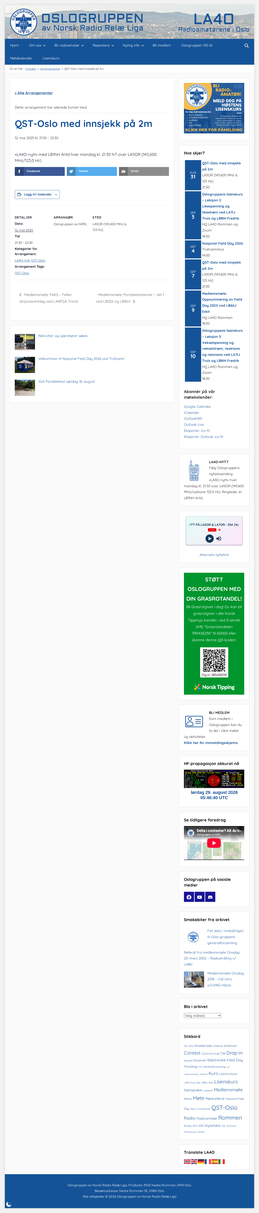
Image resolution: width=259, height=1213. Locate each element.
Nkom (193, 1108)
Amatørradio (203, 1046)
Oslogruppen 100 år (197, 45)
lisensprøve (193, 1090)
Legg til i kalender (38, 194)
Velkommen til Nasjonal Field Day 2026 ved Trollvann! (81, 358)
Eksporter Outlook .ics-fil (203, 436)
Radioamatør (207, 1118)
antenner (230, 1046)
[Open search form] (247, 45)
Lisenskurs (51, 58)
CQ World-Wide (210, 1053)
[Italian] (221, 1161)
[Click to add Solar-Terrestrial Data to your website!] (214, 787)
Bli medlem (162, 45)
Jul (228, 1066)
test (223, 1125)
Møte (198, 1098)
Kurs (213, 1073)
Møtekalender (21, 58)
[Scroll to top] (251, 1205)
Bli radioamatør (67, 45)
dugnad (188, 1060)
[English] (194, 1161)
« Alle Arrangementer (34, 93)
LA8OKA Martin (228, 1074)
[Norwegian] (187, 1161)
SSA (201, 1125)
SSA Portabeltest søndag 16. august (66, 381)
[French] (208, 1161)
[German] (201, 1161)
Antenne (218, 1045)
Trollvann (231, 1125)
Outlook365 (193, 418)
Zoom (201, 1131)
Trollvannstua (190, 1132)
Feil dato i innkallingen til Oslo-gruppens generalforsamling (225, 937)
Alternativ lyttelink (214, 555)
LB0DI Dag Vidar (192, 1082)
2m (186, 1045)
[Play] (209, 538)
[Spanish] (214, 1161)
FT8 (200, 1066)
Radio (190, 1118)
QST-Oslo (38, 260)
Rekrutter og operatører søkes (63, 336)
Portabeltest (203, 1108)
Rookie (188, 1125)
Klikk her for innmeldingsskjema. (211, 743)
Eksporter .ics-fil (197, 430)
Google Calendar (197, 406)
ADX (191, 1045)
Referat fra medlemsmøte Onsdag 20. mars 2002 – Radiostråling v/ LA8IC (212, 958)
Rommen (230, 1117)
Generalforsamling (214, 1066)
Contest (192, 1053)
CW (222, 1053)
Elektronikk (216, 1060)
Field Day (235, 1060)
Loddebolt (208, 1090)
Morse (188, 1098)
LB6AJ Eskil (207, 1082)
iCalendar (191, 412)
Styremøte (213, 1125)
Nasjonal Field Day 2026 (222, 243)
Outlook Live (194, 424)
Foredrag (190, 1066)
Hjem (14, 45)
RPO (195, 1125)
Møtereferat (215, 1098)
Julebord (203, 1074)
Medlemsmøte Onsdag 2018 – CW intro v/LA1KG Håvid (225, 979)
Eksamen (200, 1060)
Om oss (35, 45)
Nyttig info (131, 45)
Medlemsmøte (228, 1090)
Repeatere (101, 45)
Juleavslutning (191, 1074)
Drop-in (234, 1053)
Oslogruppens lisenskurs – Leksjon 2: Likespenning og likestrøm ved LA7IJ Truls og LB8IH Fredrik (222, 206)
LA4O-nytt (22, 260)
